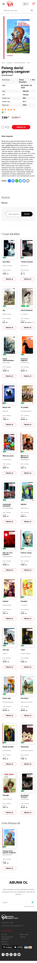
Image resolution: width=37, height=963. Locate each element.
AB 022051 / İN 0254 (26, 87)
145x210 (26, 91)
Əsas (3, 63)
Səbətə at (21, 127)
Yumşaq (25, 94)
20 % (24, 101)
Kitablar (9, 63)
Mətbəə (4, 941)
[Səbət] (33, 4)
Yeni (28, 63)
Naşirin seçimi (24, 934)
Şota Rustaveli (7, 75)
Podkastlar (5, 944)
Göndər (27, 214)
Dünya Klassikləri (19, 63)
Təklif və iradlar (7, 931)
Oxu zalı (4, 934)
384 (24, 98)
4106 (24, 105)
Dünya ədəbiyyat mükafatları (7, 938)
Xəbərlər (23, 937)
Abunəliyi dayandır (29, 906)
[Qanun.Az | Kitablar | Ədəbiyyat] (10, 4)
